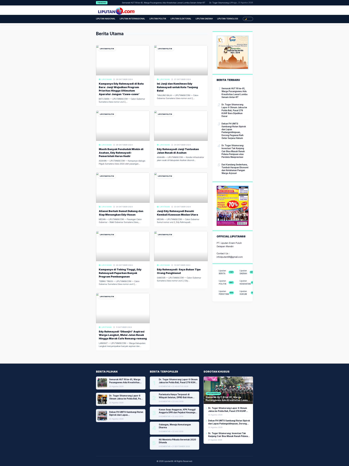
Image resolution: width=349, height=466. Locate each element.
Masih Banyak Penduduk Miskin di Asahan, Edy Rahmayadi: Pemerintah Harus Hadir (121, 153)
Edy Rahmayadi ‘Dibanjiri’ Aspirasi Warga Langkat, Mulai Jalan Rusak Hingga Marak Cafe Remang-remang (123, 335)
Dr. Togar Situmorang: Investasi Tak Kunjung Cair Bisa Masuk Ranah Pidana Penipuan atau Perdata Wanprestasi (233, 151)
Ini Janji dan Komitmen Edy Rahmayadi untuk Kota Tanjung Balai (177, 87)
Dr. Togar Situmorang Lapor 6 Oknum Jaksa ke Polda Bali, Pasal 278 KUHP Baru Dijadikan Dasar (234, 110)
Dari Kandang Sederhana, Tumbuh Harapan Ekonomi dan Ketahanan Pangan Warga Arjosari (235, 168)
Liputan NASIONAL (105, 18)
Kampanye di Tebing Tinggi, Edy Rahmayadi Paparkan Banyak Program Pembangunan (120, 273)
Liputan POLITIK (157, 18)
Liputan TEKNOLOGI (227, 18)
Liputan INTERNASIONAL (132, 18)
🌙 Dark (248, 19)
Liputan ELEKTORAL (181, 18)
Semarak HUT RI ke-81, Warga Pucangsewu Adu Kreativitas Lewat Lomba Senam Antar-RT (154, 3)
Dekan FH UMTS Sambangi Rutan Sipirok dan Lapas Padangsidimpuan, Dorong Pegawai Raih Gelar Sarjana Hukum (234, 130)
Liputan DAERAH (204, 18)
